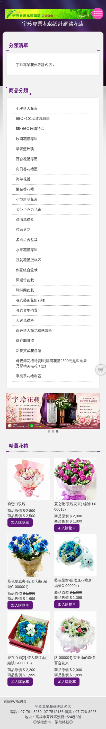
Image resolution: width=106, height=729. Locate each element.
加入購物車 (20, 522)
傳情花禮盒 (25, 219)
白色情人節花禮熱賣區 (34, 330)
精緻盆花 (23, 229)
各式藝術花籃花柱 (30, 300)
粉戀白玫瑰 (16, 504)
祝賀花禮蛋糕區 (28, 260)
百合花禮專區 (27, 159)
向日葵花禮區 (27, 169)
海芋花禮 (23, 179)
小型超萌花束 (27, 199)
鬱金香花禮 (25, 189)
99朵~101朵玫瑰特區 (33, 118)
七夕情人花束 (27, 108)
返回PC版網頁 (15, 701)
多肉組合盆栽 (27, 240)
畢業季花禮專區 (28, 376)
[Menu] (97, 13)
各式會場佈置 (27, 310)
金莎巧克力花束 (28, 209)
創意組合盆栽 (27, 270)
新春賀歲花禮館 (28, 351)
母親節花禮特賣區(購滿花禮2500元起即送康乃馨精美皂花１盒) (51, 363)
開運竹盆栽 (25, 280)
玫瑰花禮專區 (27, 139)
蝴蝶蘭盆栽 (25, 290)
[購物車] (101, 370)
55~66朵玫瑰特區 (30, 129)
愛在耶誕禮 (25, 340)
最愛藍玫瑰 (25, 149)
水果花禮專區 (27, 250)
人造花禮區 (25, 320)
